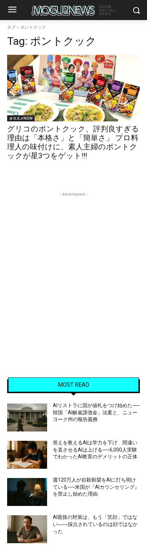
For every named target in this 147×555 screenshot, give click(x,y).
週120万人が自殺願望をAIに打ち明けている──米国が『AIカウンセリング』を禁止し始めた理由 (96, 487)
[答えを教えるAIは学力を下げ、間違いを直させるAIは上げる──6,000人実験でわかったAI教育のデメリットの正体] (27, 455)
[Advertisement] (73, 272)
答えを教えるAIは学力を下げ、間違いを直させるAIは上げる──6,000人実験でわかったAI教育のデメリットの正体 (95, 449)
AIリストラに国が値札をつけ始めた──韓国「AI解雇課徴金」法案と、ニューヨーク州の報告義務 (96, 412)
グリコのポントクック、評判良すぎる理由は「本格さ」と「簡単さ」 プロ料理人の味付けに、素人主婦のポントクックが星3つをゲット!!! (73, 142)
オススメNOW (20, 118)
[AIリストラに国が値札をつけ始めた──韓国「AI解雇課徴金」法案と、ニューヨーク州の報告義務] (27, 417)
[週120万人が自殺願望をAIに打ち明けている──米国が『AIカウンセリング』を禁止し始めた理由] (27, 492)
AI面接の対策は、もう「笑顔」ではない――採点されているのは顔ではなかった (95, 524)
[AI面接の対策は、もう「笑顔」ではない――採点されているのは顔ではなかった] (27, 529)
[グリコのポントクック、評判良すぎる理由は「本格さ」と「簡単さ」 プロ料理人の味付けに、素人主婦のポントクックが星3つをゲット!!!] (73, 88)
